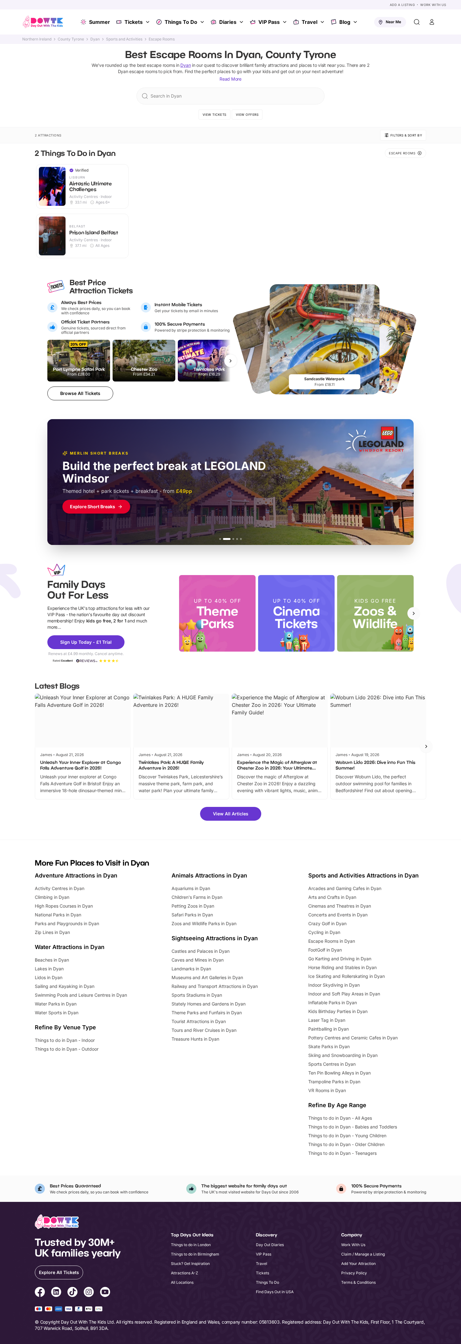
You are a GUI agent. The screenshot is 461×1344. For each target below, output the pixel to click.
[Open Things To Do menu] (203, 22)
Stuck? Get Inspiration (190, 1263)
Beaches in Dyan (52, 960)
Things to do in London (191, 1244)
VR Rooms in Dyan (327, 1090)
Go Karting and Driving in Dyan (339, 958)
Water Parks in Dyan (56, 1003)
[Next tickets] (230, 361)
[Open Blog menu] (356, 22)
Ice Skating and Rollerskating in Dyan (346, 976)
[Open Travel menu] (323, 22)
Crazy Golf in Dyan (327, 923)
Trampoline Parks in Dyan (334, 1081)
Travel (309, 22)
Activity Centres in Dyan (59, 888)
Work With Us (433, 5)
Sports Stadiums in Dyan (197, 995)
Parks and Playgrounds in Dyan (67, 923)
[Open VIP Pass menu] (285, 22)
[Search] (417, 22)
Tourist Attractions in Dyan (199, 1021)
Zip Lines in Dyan (52, 932)
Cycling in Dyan (324, 932)
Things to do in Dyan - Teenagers (342, 1153)
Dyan (95, 39)
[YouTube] (105, 1293)
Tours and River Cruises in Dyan (204, 1030)
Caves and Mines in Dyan (198, 960)
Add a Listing (402, 5)
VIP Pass (269, 22)
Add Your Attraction (358, 1263)
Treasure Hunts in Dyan (195, 1039)
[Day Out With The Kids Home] (43, 22)
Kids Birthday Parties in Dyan (338, 1011)
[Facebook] (40, 1293)
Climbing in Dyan (52, 897)
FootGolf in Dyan (325, 949)
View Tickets (214, 114)
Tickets (134, 22)
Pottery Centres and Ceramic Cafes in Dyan (353, 1037)
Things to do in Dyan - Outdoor (66, 1049)
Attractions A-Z (184, 1273)
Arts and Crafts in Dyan (332, 897)
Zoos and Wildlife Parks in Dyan (204, 923)
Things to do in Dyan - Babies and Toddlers (352, 1126)
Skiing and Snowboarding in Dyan (343, 1055)
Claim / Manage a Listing (363, 1254)
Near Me (393, 21)
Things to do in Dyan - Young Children (347, 1135)
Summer (99, 22)
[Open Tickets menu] (148, 22)
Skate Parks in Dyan (329, 1046)
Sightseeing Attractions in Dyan (215, 938)
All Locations (182, 1282)
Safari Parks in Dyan (192, 914)
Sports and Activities (124, 39)
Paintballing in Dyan (328, 1029)
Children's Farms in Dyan (197, 897)
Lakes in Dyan (49, 968)
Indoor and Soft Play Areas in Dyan (344, 993)
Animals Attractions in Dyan (209, 875)
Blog (344, 22)
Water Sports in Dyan (56, 1012)
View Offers (247, 114)
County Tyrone (71, 39)
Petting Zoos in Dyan (193, 906)
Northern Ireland (36, 39)
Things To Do (181, 22)
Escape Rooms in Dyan (331, 941)
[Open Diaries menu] (242, 22)
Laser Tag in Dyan (326, 1020)
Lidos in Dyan (48, 977)
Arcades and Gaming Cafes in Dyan (344, 888)
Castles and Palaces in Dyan (201, 951)
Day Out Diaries (270, 1244)
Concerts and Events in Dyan (338, 914)
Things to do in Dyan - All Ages (340, 1118)
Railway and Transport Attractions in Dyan (215, 986)
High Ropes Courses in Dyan (64, 906)
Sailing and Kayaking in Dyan (64, 986)
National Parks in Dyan (58, 914)
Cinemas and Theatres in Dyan (339, 906)
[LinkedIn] (56, 1293)
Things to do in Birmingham (195, 1254)
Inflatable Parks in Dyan (332, 1002)
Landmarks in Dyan (191, 968)
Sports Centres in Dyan (332, 1064)
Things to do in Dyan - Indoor (65, 1040)
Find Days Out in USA (275, 1291)
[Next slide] (413, 613)
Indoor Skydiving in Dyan (334, 985)
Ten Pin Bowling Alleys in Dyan (339, 1072)
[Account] (432, 22)
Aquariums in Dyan (191, 888)
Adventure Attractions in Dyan (76, 875)
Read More (230, 79)
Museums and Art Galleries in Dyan (207, 977)
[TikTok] (72, 1293)
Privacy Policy (354, 1273)
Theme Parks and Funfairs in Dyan (207, 1012)
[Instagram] (89, 1293)
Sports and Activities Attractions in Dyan (363, 875)
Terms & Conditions (358, 1282)
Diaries (227, 22)
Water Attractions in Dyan (69, 947)
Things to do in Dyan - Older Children (346, 1144)
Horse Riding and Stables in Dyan (342, 967)
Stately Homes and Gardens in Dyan (209, 1003)
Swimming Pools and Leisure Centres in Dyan (81, 995)
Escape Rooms (162, 39)
